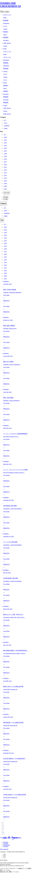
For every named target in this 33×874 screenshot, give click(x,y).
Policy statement (4, 849)
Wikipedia (5, 846)
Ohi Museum (6, 845)
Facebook (5, 843)
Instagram (5, 842)
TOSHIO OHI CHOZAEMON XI (10, 5)
